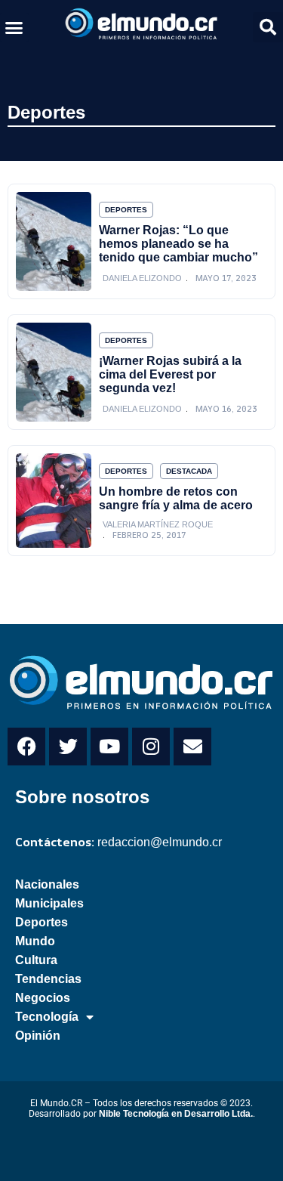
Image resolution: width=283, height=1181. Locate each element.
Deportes (46, 112)
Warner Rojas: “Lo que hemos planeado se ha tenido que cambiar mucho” (178, 244)
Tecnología (46, 1016)
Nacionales (47, 884)
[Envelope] (192, 746)
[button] (14, 27)
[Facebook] (26, 746)
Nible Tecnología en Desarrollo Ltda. (176, 1113)
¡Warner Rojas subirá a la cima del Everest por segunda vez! (170, 374)
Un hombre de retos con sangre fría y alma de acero (176, 498)
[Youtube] (109, 746)
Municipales (49, 903)
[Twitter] (68, 746)
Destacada (189, 471)
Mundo (35, 941)
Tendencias (48, 978)
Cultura (36, 960)
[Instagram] (151, 746)
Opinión (37, 1035)
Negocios (42, 997)
